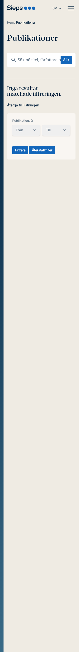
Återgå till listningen (23, 105)
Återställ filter (42, 150)
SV (54, 8)
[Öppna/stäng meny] (70, 8)
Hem (10, 22)
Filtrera (20, 150)
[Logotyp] (21, 8)
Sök (66, 59)
